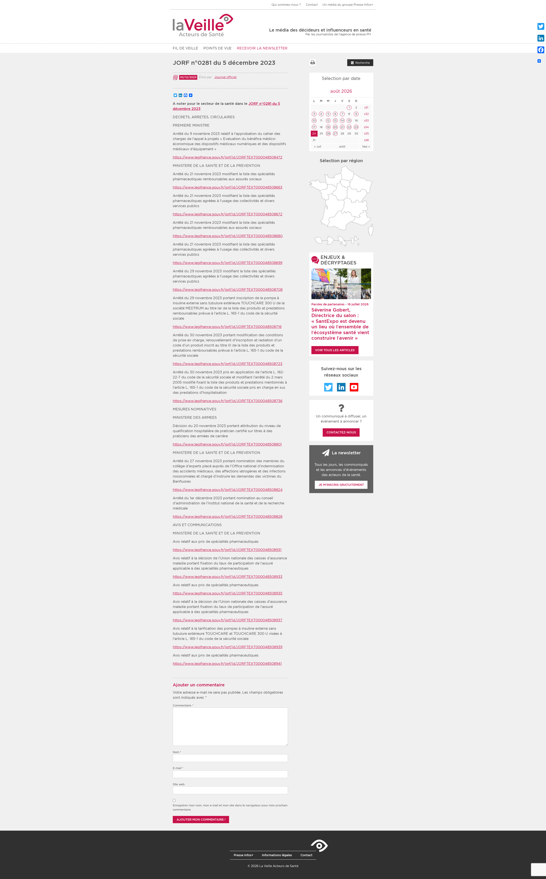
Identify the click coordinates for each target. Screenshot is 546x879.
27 (335, 133)
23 (356, 127)
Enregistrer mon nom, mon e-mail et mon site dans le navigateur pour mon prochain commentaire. (230, 807)
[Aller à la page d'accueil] (203, 25)
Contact (312, 4)
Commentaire (183, 705)
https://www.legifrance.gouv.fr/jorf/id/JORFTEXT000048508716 (227, 327)
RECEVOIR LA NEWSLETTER (262, 48)
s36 (366, 140)
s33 (366, 120)
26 (328, 133)
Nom (177, 752)
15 (349, 120)
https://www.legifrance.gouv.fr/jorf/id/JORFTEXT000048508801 (227, 444)
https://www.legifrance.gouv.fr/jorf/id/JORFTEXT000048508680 (228, 236)
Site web (179, 784)
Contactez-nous (341, 432)
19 (328, 127)
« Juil (317, 146)
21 (342, 127)
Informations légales (277, 855)
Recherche (362, 62)
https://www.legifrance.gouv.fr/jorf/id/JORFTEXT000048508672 (227, 214)
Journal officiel (225, 77)
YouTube (354, 387)
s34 (366, 127)
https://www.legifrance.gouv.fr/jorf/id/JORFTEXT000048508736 (227, 401)
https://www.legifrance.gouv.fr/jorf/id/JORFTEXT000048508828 (227, 517)
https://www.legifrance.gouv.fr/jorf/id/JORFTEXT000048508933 (227, 577)
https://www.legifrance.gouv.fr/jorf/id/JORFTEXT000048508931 (227, 550)
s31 (365, 107)
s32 (366, 113)
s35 (366, 133)
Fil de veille (185, 48)
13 (335, 120)
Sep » (366, 146)
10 (314, 120)
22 (349, 127)
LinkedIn (341, 387)
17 (314, 127)
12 (328, 120)
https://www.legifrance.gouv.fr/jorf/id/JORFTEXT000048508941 (227, 664)
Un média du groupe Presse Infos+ (347, 4)
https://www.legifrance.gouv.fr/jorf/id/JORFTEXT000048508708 (228, 290)
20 (335, 127)
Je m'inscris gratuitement (341, 484)
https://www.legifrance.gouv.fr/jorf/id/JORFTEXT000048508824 (228, 490)
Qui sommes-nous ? (286, 4)
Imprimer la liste (312, 62)
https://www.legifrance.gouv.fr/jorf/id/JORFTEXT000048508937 (227, 620)
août (342, 146)
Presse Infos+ (243, 855)
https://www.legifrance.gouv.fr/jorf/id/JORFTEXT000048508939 (227, 647)
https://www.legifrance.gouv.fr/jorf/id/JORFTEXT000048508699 (227, 263)
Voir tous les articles (335, 350)
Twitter (328, 387)
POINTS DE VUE (217, 48)
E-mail (178, 768)
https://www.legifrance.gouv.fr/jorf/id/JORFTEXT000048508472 (227, 157)
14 (342, 120)
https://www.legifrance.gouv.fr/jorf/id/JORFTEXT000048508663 (227, 187)
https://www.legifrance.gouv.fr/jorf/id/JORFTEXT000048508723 (227, 364)
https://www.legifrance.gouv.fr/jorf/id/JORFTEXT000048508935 (227, 593)
